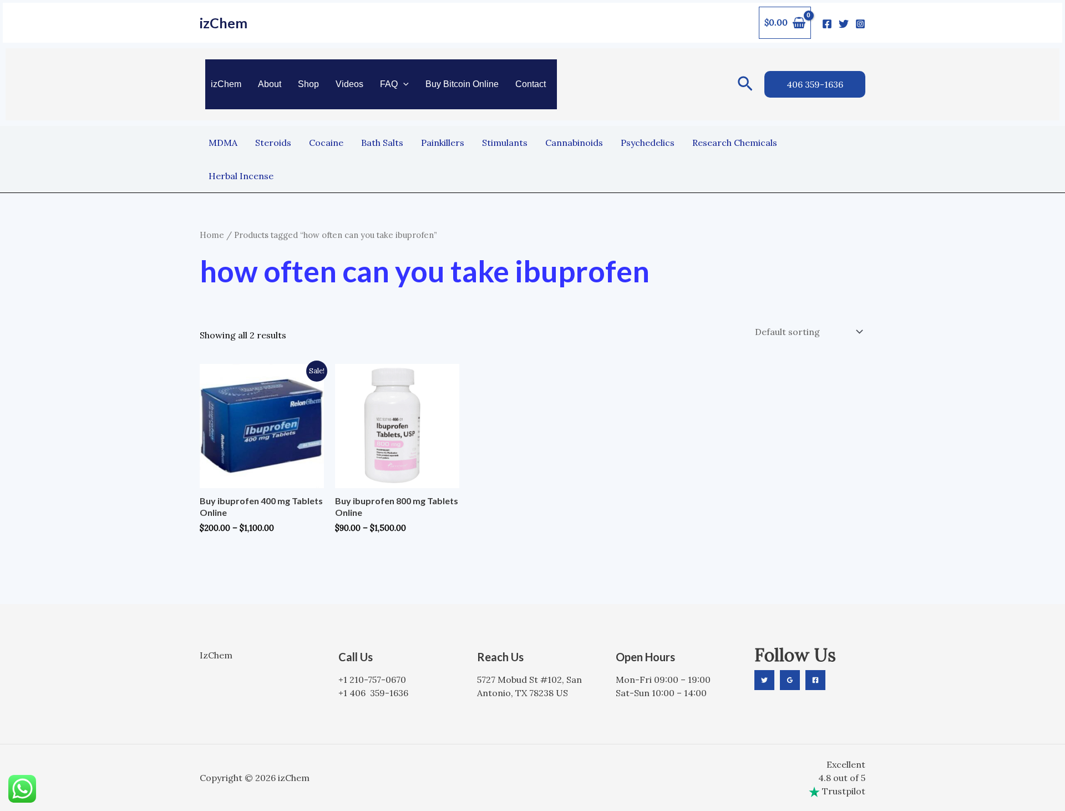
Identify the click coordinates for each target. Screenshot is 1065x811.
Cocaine (326, 142)
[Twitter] (844, 24)
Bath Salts (382, 142)
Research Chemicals (734, 142)
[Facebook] (827, 24)
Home (212, 235)
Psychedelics (647, 142)
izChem (223, 22)
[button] (403, 84)
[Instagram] (860, 24)
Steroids (273, 142)
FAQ (389, 84)
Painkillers (442, 142)
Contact (530, 84)
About (269, 84)
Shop (308, 84)
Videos (349, 84)
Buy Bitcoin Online (462, 84)
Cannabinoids (574, 142)
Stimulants (505, 142)
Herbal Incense (241, 175)
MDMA (223, 142)
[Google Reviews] (790, 680)
